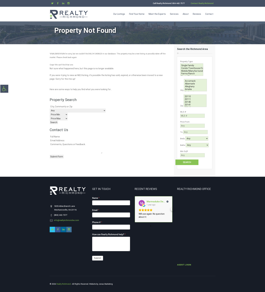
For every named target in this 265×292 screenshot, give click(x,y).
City (181, 90)
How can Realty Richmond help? (109, 234)
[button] (134, 209)
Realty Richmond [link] (63, 284)
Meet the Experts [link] (157, 14)
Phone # (97, 222)
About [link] (186, 14)
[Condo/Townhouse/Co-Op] (191, 68)
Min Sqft (184, 151)
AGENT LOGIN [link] (184, 265)
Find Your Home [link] (136, 14)
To (181, 132)
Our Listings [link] (119, 14)
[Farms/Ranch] (191, 73)
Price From (185, 122)
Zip (181, 106)
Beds (182, 138)
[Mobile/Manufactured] (191, 71)
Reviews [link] (197, 14)
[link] (4, 88)
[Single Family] (191, 65)
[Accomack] (195, 81)
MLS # (183, 112)
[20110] (195, 96)
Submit (97, 258)
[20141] (195, 104)
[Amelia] (195, 89)
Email (95, 210)
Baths (182, 145)
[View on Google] (142, 203)
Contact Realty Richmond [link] (202, 3)
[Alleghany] (195, 86)
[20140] (195, 102)
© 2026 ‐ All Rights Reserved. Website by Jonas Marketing (81, 284)
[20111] (195, 99)
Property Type (186, 61)
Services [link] (174, 14)
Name (95, 198)
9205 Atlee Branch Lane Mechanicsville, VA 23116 (65, 208)
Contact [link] (209, 14)
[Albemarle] (195, 83)
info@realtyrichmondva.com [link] (66, 220)
